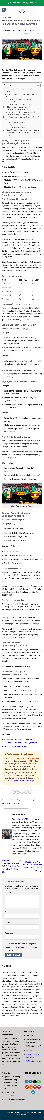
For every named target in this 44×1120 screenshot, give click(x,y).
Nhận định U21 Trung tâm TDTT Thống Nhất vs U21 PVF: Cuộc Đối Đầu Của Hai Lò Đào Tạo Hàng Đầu (11, 866)
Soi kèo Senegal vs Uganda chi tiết (17, 107)
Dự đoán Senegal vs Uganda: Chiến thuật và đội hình (22, 118)
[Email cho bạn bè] (22, 792)
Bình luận (9, 892)
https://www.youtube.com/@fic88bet (22, 743)
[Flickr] (39, 1087)
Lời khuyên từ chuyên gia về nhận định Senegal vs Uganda (24, 134)
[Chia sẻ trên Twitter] (18, 792)
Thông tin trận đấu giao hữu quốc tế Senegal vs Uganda (22, 90)
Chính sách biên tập (33, 1061)
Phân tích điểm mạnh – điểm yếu (18, 109)
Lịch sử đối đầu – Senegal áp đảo (19, 104)
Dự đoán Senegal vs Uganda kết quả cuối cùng (22, 130)
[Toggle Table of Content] (37, 86)
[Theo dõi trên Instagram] (27, 1082)
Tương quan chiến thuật (15, 125)
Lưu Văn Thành (9, 34)
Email (7, 923)
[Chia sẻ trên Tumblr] (30, 792)
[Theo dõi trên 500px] (33, 1092)
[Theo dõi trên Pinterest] (27, 1087)
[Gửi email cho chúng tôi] (35, 1082)
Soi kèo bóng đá (7, 17)
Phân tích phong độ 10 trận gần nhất (19, 99)
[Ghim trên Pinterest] (26, 792)
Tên (7, 912)
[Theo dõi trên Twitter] (31, 1082)
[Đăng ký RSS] (31, 1087)
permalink (16, 803)
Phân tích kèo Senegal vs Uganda (18, 114)
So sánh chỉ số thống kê (15, 102)
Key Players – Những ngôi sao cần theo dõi (22, 112)
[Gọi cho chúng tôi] (39, 1082)
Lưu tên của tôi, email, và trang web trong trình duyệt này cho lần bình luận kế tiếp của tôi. (21, 947)
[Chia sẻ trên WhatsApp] (14, 792)
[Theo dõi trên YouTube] (35, 1087)
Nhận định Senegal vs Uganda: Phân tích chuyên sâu (22, 95)
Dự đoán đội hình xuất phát (16, 122)
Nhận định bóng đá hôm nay (15, 746)
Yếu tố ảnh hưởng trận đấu (16, 127)
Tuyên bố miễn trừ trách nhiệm (23, 781)
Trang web (9, 933)
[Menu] (4, 10)
